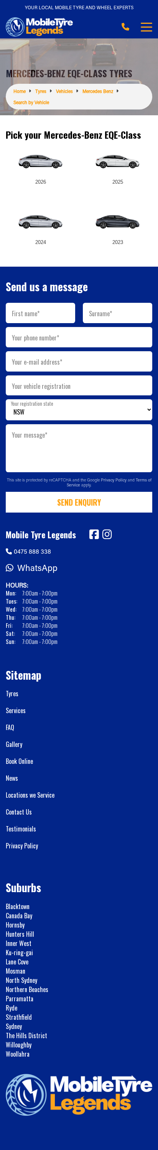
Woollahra (18, 1054)
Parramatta (19, 998)
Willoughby (18, 1044)
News (12, 778)
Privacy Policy (114, 480)
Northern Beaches (27, 989)
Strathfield (19, 1017)
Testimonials (21, 828)
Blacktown (18, 906)
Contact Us (19, 811)
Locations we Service (30, 795)
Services (16, 710)
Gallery (14, 744)
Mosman (15, 971)
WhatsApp (37, 567)
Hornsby (15, 924)
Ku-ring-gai (19, 952)
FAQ (10, 727)
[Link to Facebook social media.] (94, 534)
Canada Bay (19, 915)
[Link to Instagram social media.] (107, 534)
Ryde (11, 1007)
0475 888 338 (32, 551)
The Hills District (26, 1035)
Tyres (12, 693)
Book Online (19, 761)
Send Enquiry (79, 502)
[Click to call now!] (125, 27)
